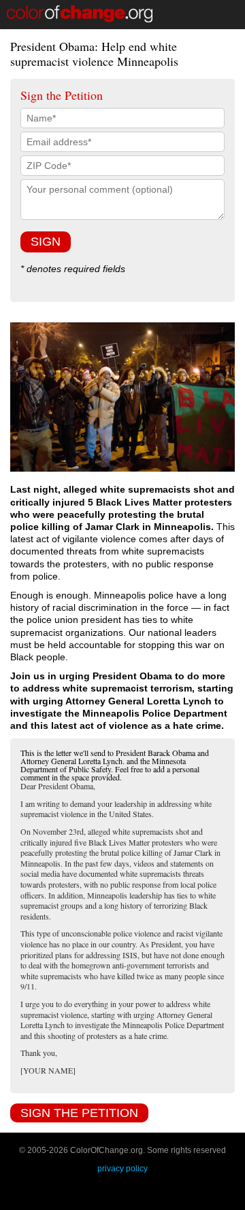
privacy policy (122, 1168)
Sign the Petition (79, 1113)
